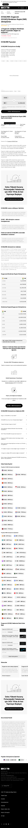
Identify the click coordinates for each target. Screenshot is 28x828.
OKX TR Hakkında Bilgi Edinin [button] (8, 792)
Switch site (5, 4)
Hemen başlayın (6, 675)
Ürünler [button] (3, 799)
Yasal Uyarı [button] (4, 795)
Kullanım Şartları (5, 743)
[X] (1, 824)
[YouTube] (8, 824)
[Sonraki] (26, 760)
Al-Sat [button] (2, 816)
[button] (18, 8)
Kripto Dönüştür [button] (5, 812)
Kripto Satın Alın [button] (5, 809)
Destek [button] (3, 805)
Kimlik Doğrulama (9, 382)
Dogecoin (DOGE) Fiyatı (12, 141)
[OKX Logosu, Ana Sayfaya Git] (5, 8)
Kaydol (22, 7)
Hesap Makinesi (9, 12)
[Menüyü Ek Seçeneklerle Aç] (26, 8)
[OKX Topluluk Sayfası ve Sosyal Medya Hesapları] (10, 824)
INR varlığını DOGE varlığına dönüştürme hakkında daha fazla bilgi (12, 341)
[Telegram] (3, 824)
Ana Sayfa (2, 12)
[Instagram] (6, 824)
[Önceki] (2, 760)
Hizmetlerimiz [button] (4, 802)
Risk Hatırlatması (14, 743)
